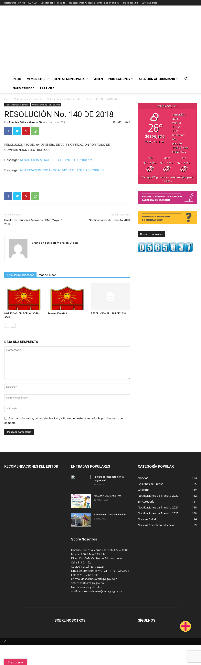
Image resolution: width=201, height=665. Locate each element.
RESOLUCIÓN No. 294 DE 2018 (108, 313)
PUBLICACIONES (119, 79)
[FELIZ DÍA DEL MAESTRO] (81, 501)
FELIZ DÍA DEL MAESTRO (107, 495)
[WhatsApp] (35, 131)
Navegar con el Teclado (52, 2)
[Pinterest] (26, 131)
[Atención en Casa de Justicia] (81, 520)
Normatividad (24, 88)
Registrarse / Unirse (14, 2)
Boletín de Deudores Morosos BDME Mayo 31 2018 (33, 222)
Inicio (17, 79)
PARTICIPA (47, 88)
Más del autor (47, 275)
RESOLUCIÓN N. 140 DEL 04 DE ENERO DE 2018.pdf (56, 160)
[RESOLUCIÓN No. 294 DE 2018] (110, 296)
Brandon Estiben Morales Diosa (27, 122)
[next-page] (13, 325)
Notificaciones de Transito (28, 99)
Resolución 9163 (57, 313)
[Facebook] (8, 131)
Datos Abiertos (149, 2)
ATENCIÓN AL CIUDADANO (157, 79)
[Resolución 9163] (67, 296)
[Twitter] (17, 131)
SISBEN (98, 79)
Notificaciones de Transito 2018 (64, 99)
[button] (186, 79)
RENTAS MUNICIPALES (69, 79)
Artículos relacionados (20, 275)
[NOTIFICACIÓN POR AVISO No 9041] (23, 296)
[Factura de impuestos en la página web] (81, 482)
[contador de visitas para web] (165, 251)
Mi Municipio (36, 79)
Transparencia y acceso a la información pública (94, 2)
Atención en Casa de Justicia (110, 514)
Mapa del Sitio (130, 2)
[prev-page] (6, 325)
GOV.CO (32, 2)
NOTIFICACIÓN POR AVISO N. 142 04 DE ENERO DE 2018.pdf (62, 170)
